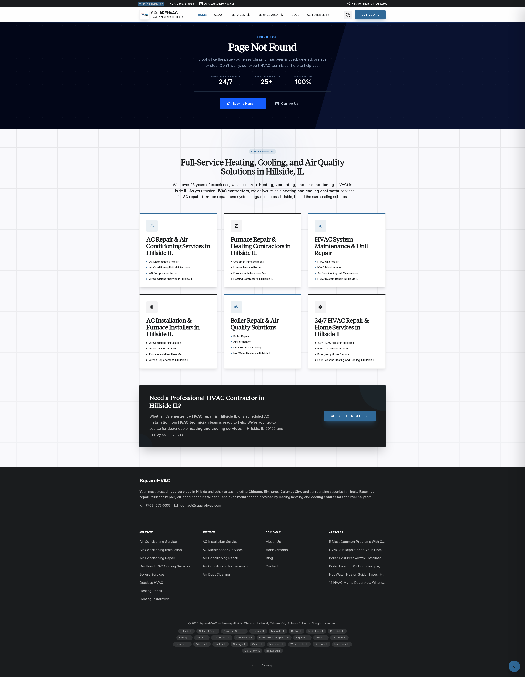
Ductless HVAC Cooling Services (164, 566)
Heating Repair (150, 591)
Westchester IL (299, 644)
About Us (273, 542)
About (219, 14)
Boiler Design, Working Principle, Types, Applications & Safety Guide (357, 566)
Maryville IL (278, 631)
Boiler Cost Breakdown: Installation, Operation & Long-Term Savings (357, 558)
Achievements (318, 14)
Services (238, 14)
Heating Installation (154, 599)
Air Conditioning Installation (160, 550)
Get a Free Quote (350, 416)
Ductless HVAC (151, 583)
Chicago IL (239, 644)
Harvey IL (184, 637)
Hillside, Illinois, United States (367, 4)
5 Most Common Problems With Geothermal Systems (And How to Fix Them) (357, 542)
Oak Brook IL (252, 650)
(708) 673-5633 (181, 4)
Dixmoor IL (321, 644)
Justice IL (220, 644)
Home (202, 14)
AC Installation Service (220, 542)
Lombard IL (182, 644)
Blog (296, 14)
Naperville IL (341, 644)
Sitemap (267, 665)
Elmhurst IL (258, 631)
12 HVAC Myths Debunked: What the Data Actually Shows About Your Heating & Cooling (357, 583)
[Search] (348, 15)
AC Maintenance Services (223, 550)
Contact (272, 566)
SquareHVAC (155, 480)
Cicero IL (257, 644)
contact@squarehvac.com (217, 4)
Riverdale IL (337, 631)
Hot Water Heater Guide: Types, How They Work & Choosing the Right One (357, 574)
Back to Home (243, 103)
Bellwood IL (273, 650)
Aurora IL (202, 637)
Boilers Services (151, 574)
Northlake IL (276, 644)
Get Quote (370, 14)
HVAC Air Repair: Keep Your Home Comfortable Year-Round (357, 550)
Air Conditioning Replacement (226, 566)
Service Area (268, 14)
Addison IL (202, 644)
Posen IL (321, 637)
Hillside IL (186, 631)
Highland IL (302, 637)
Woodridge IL (222, 637)
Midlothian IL (316, 631)
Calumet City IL (208, 631)
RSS (254, 665)
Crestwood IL (244, 637)
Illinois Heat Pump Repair (274, 637)
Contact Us (286, 103)
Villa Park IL (339, 637)
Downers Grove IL (234, 631)
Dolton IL (296, 631)
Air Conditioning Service (158, 542)
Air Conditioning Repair (157, 558)
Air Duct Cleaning (216, 574)
